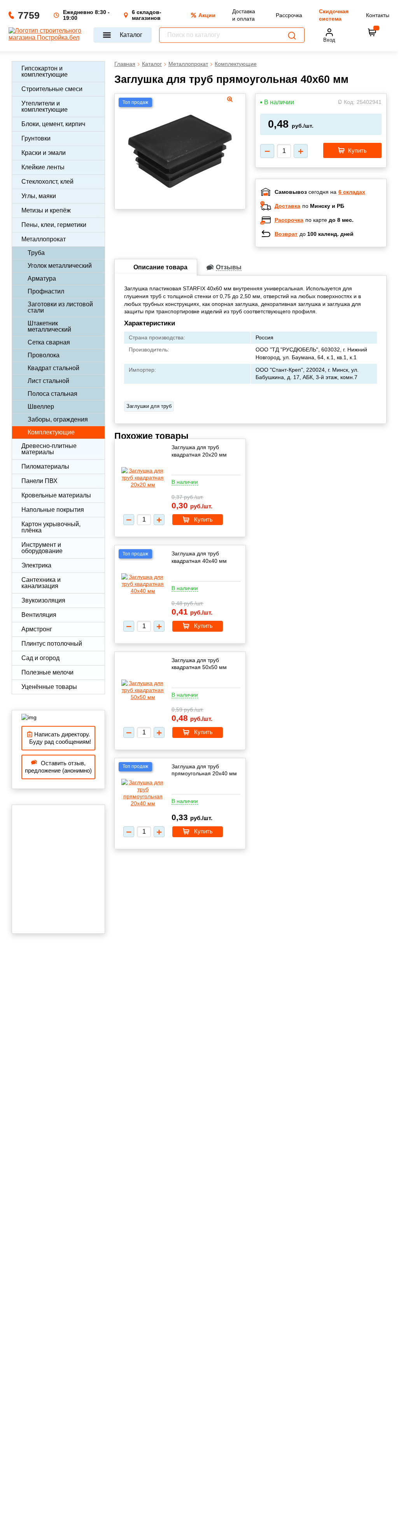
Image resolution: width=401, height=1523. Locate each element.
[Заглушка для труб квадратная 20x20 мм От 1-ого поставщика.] (142, 477)
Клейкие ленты (43, 167)
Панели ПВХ (39, 481)
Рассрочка (289, 15)
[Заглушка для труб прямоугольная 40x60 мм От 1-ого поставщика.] (180, 149)
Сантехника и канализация (41, 582)
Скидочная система (333, 15)
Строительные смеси (51, 89)
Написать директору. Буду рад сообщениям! (58, 738)
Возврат (286, 234)
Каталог (131, 35)
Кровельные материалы (56, 495)
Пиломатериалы (45, 466)
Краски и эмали (43, 152)
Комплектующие (51, 432)
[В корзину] (371, 32)
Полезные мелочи (47, 672)
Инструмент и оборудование (42, 547)
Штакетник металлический (49, 326)
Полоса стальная (52, 393)
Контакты (377, 15)
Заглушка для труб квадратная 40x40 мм (199, 557)
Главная (124, 64)
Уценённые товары (49, 686)
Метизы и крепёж (46, 210)
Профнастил (46, 291)
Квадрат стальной (53, 368)
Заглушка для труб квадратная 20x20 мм (199, 450)
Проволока (44, 355)
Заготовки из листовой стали (60, 307)
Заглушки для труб (149, 406)
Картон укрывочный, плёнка (51, 527)
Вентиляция (38, 614)
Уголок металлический (60, 265)
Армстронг (36, 629)
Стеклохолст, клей (47, 181)
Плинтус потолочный (51, 643)
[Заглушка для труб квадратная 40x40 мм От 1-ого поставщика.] (142, 584)
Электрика (36, 565)
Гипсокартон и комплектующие (44, 71)
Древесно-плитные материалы (49, 449)
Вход (329, 40)
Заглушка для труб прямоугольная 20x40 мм (204, 769)
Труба (36, 252)
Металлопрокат (43, 239)
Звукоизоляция (43, 600)
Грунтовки (36, 138)
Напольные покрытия (52, 509)
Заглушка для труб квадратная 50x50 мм (199, 663)
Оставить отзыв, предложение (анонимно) (58, 767)
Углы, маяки (38, 196)
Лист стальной (48, 381)
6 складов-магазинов (146, 15)
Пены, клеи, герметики (53, 224)
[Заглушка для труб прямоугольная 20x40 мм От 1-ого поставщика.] (142, 793)
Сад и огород (40, 658)
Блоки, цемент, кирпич (53, 124)
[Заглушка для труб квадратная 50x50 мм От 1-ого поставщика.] (142, 690)
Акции (206, 15)
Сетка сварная (49, 342)
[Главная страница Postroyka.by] (47, 35)
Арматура (42, 278)
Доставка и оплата (243, 15)
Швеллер (41, 406)
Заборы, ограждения (58, 419)
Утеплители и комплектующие (44, 106)
